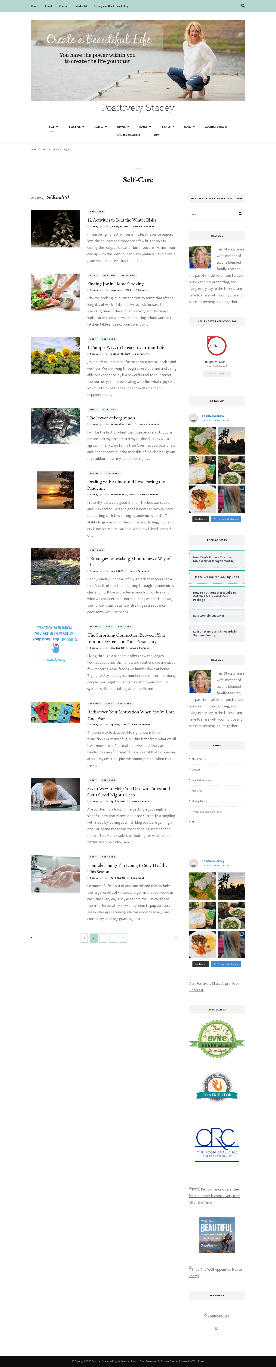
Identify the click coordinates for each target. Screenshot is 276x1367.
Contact (64, 6)
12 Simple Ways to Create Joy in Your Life (125, 347)
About (48, 6)
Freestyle (74, 127)
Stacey (94, 226)
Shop (157, 135)
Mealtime (109, 275)
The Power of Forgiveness (111, 418)
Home (34, 6)
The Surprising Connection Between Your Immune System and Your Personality (126, 638)
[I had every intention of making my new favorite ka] (202, 470)
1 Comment (142, 290)
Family (143, 127)
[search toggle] (243, 6)
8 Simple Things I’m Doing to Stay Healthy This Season (127, 868)
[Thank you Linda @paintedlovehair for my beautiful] (231, 499)
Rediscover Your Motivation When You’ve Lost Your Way (130, 715)
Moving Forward (215, 127)
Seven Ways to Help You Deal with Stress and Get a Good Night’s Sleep (128, 791)
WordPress (198, 1361)
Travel (121, 127)
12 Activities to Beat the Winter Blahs (121, 220)
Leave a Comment (143, 226)
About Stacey (199, 759)
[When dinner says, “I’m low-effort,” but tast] (231, 470)
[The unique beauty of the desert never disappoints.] (231, 441)
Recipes (98, 127)
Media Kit (81, 6)
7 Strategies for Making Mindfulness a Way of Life (129, 561)
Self (51, 127)
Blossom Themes (169, 1361)
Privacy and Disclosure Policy (111, 6)
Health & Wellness (128, 135)
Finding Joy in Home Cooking (115, 283)
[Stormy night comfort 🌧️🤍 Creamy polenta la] (202, 499)
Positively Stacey (138, 108)
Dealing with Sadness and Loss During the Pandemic (126, 484)
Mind (93, 409)
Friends (166, 127)
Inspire (95, 473)
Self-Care (96, 211)
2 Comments (142, 354)
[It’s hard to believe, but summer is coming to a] (202, 441)
